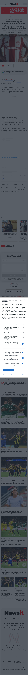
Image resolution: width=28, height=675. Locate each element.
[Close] (25, 300)
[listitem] (14, 324)
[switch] (23, 327)
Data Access (14, 374)
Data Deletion (6, 374)
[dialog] (14, 337)
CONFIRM (8, 370)
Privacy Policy (22, 374)
